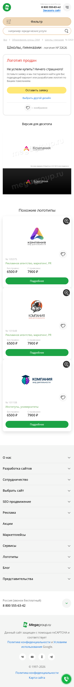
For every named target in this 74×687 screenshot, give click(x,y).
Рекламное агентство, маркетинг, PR (28, 263)
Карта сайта (37, 678)
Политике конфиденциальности (28, 642)
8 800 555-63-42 (51, 7)
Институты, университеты (22, 406)
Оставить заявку (36, 90)
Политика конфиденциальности (37, 673)
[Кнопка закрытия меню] (71, 3)
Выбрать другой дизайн (37, 98)
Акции (8, 523)
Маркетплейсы (14, 535)
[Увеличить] (66, 221)
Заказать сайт (52, 10)
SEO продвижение (17, 501)
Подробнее (37, 281)
